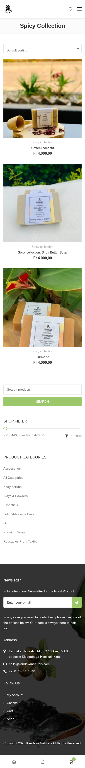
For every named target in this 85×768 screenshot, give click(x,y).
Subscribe (77, 602)
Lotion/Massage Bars (18, 514)
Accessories (12, 468)
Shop (10, 719)
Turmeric (42, 357)
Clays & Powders (15, 496)
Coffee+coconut (42, 148)
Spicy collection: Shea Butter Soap (42, 252)
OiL (5, 523)
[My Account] (42, 761)
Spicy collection (42, 142)
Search (42, 401)
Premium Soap (14, 532)
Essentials (10, 505)
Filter (76, 436)
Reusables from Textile (20, 541)
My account (15, 695)
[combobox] (42, 48)
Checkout (13, 703)
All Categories (13, 477)
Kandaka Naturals (39, 743)
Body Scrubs (12, 487)
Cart (10, 711)
